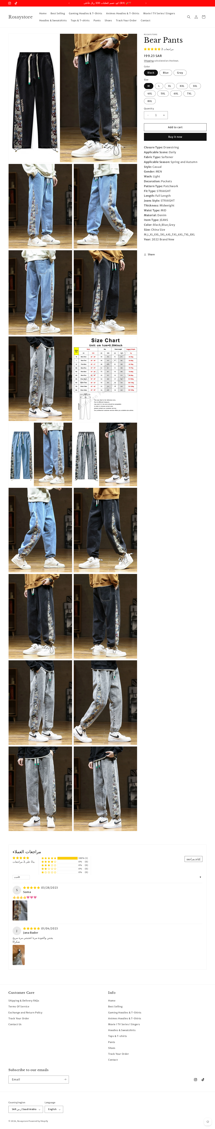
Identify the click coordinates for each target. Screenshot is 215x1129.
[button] (188, 17)
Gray (180, 72)
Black (150, 72)
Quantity (149, 108)
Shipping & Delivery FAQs (23, 1000)
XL (169, 86)
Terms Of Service (18, 1006)
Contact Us (15, 1024)
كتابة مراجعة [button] (193, 859)
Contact (113, 1059)
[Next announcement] (146, 3)
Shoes (111, 1048)
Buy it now (175, 137)
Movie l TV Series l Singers (124, 1024)
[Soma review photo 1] (20, 910)
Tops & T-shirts (117, 1036)
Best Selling (115, 1006)
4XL (149, 93)
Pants (111, 1042)
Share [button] (151, 254)
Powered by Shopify (38, 1121)
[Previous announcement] (69, 3)
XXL (182, 86)
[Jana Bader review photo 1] (19, 955)
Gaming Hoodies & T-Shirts (124, 1012)
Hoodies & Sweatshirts (122, 1030)
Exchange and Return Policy (25, 1012)
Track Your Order (18, 1018)
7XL (189, 93)
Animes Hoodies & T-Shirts (124, 1018)
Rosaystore (22, 1121)
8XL (149, 101)
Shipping (149, 60)
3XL (195, 86)
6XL (176, 93)
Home (111, 1000)
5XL (163, 93)
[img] (31, 887)
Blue (166, 72)
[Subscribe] (65, 1079)
